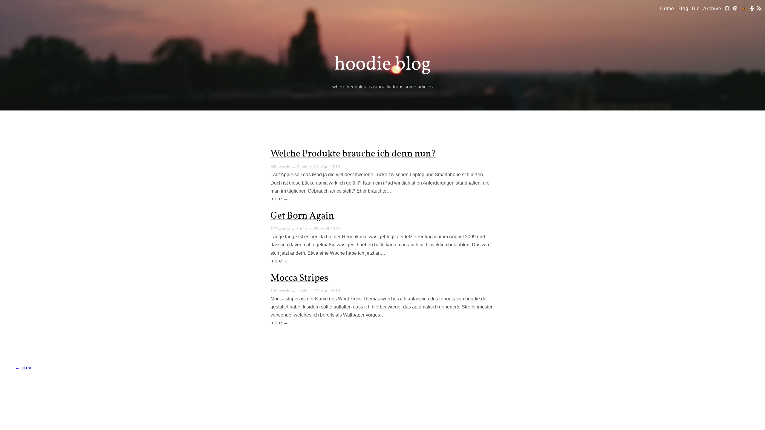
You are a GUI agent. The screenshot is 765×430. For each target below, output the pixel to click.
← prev (23, 368)
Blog (682, 8)
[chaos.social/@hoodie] (735, 8)
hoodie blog (382, 64)
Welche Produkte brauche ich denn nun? (353, 154)
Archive (712, 8)
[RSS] (759, 8)
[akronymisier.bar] (752, 8)
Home (667, 8)
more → (279, 199)
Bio (696, 8)
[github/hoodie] (727, 8)
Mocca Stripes (299, 278)
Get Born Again (302, 216)
